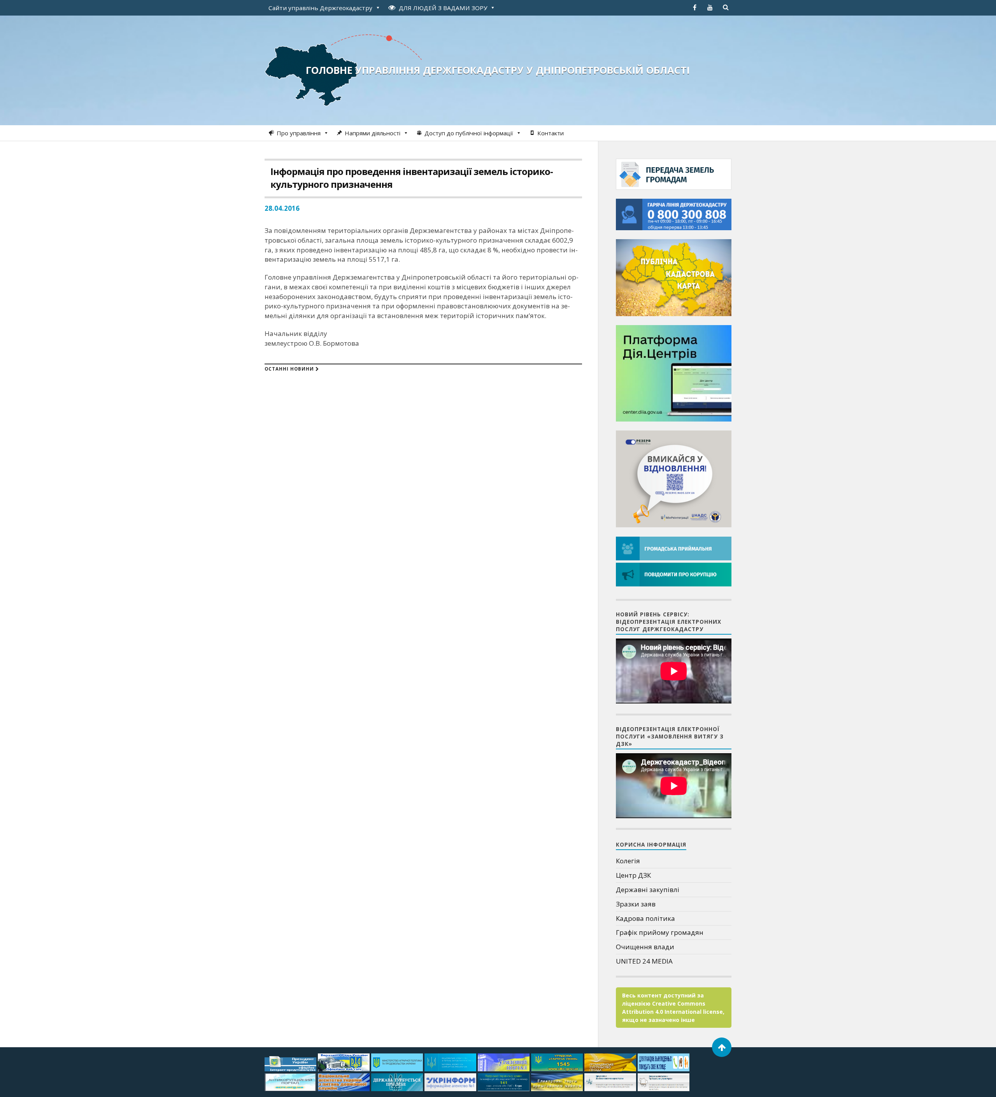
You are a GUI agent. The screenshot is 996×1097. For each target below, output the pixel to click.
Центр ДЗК (633, 875)
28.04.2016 (282, 208)
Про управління (299, 133)
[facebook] (694, 7)
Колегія (628, 860)
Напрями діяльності (372, 133)
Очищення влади (645, 946)
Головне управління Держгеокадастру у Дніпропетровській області (498, 70)
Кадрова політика (645, 918)
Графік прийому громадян (659, 932)
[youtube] (710, 7)
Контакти (550, 133)
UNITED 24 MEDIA (644, 961)
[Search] (725, 7)
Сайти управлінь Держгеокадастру (320, 8)
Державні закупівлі (647, 889)
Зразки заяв (636, 903)
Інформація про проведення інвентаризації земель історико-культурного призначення (411, 178)
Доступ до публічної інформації (468, 133)
